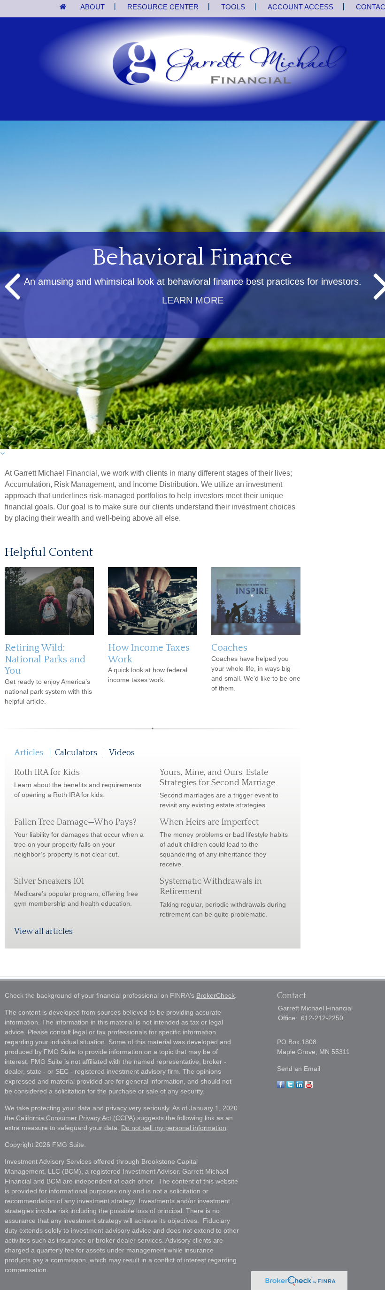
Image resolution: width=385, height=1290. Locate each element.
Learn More (192, 300)
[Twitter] (290, 1086)
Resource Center (163, 7)
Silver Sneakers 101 (49, 881)
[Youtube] (309, 1086)
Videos (122, 753)
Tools (233, 7)
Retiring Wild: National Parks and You (45, 659)
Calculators (76, 753)
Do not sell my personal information (173, 1127)
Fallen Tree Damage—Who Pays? (75, 822)
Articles (28, 753)
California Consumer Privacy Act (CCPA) (75, 1118)
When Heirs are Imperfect (209, 822)
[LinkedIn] (299, 1086)
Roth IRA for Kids (47, 772)
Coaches (229, 648)
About (92, 7)
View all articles (43, 931)
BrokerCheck (215, 995)
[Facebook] (281, 1086)
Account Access (300, 7)
